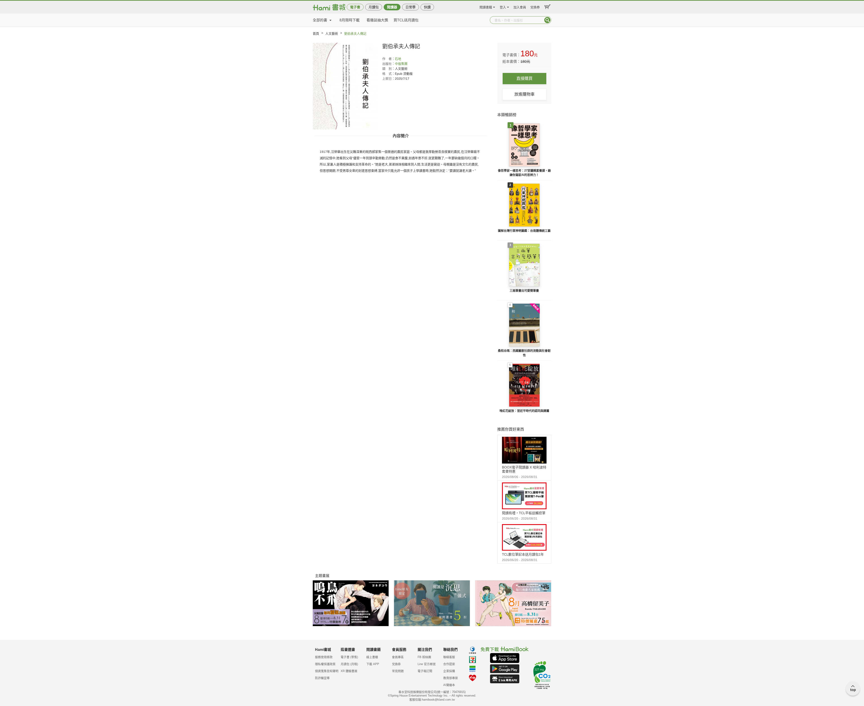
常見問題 (398, 671)
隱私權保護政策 (325, 664)
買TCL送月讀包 (406, 20)
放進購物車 (524, 94)
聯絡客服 (449, 657)
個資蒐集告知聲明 (326, 671)
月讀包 (374, 7)
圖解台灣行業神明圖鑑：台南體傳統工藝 (524, 230)
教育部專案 (450, 678)
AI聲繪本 (449, 685)
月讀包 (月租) (349, 664)
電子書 (355, 7)
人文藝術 (331, 33)
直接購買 (524, 78)
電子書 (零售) (349, 657)
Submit (547, 20)
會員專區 (398, 657)
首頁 (316, 33)
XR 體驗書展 (349, 671)
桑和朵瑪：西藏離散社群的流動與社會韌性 (524, 353)
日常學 (410, 7)
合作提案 (449, 664)
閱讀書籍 (485, 6)
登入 (503, 6)
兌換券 (535, 6)
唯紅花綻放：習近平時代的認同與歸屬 (524, 410)
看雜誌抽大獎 (377, 20)
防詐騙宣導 (322, 678)
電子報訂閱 (425, 671)
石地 (398, 59)
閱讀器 (392, 7)
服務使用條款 (324, 657)
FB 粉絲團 (424, 657)
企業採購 (449, 671)
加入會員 (519, 6)
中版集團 (401, 64)
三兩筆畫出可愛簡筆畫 (524, 290)
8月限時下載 (350, 20)
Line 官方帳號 (427, 664)
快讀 (427, 7)
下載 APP (372, 664)
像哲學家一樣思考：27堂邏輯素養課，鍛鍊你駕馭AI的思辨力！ (524, 173)
